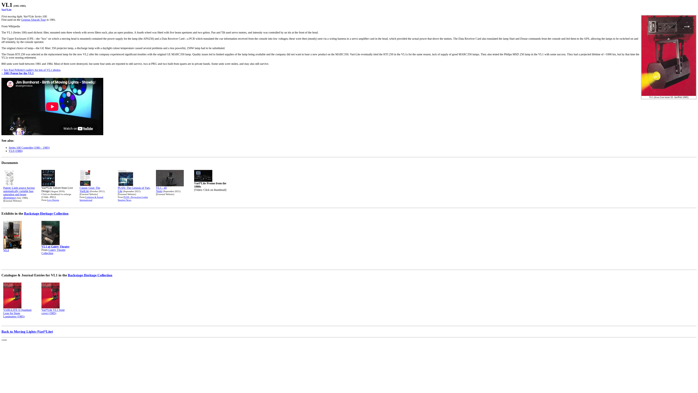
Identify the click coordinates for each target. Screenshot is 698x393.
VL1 (6, 250)
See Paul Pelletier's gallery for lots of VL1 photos (32, 70)
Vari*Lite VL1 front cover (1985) (53, 311)
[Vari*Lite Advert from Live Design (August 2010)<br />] (48, 185)
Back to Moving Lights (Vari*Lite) (27, 332)
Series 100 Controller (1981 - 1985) (29, 147)
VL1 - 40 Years (161, 189)
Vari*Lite (6, 9)
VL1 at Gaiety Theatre (55, 246)
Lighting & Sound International (91, 198)
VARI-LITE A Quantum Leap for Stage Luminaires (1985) (17, 313)
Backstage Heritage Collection (46, 213)
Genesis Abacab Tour (33, 19)
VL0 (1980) (16, 150)
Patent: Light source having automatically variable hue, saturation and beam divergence (19, 192)
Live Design (53, 200)
